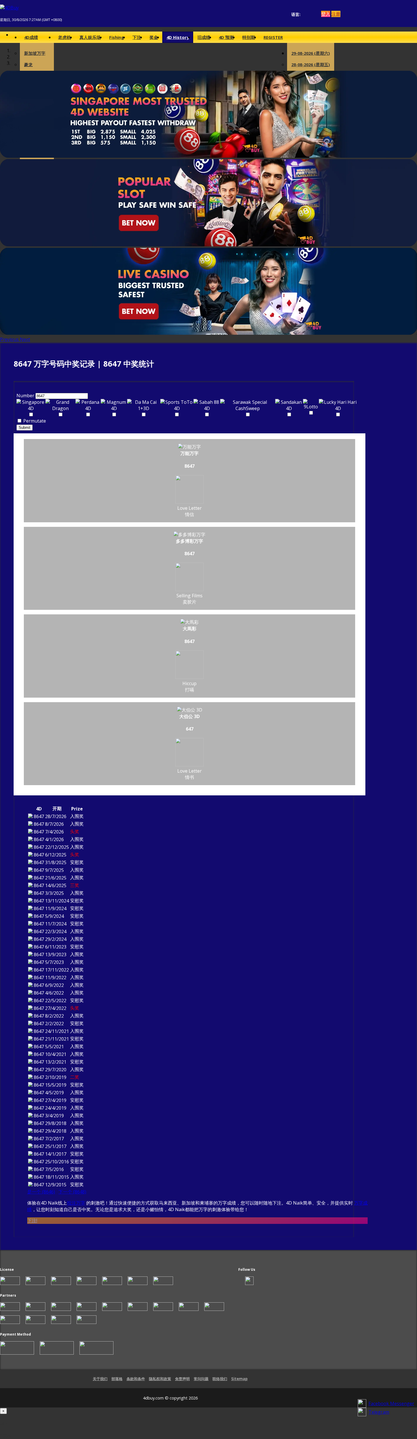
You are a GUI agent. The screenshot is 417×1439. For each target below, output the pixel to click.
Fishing (116, 37)
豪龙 (28, 64)
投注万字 (76, 1203)
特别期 (248, 37)
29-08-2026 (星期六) (310, 53)
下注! (32, 1220)
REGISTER (273, 37)
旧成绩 (203, 37)
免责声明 (182, 1378)
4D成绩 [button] (31, 37)
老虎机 (64, 37)
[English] (304, 14)
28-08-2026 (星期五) (310, 64)
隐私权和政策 (160, 1378)
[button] (10, 339)
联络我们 (219, 1378)
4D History (178, 37)
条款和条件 (136, 1378)
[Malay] (314, 14)
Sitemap (239, 1378)
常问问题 (201, 1378)
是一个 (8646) (41, 1192)
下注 (136, 37)
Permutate (34, 421)
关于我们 (100, 1378)
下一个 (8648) (72, 1192)
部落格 (117, 1378)
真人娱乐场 (90, 37)
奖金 (153, 37)
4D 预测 (226, 37)
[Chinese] (309, 14)
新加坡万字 (34, 53)
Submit (24, 427)
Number (25, 395)
